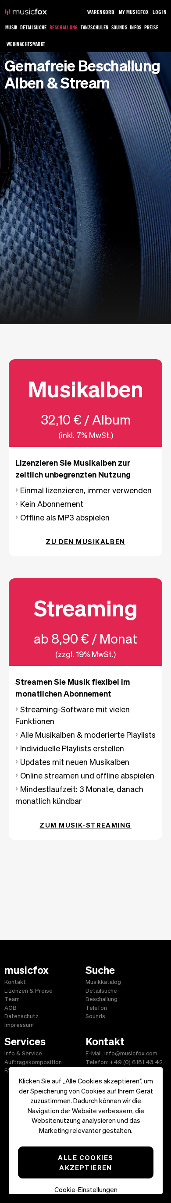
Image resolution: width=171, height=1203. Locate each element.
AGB (10, 1008)
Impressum (19, 1025)
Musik (11, 27)
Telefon (96, 1008)
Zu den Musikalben (85, 541)
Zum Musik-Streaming (85, 825)
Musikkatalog (103, 982)
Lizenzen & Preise (28, 990)
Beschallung (64, 27)
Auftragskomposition (33, 1062)
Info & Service (23, 1053)
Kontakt (15, 982)
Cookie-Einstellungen (86, 1189)
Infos (136, 27)
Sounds (119, 27)
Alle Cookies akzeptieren (85, 1162)
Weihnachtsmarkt (26, 44)
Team (12, 999)
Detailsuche (33, 27)
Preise (151, 27)
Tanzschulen (95, 27)
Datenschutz (21, 1016)
